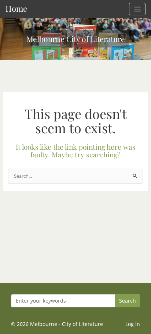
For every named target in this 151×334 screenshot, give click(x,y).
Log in (132, 323)
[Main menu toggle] (137, 9)
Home (16, 8)
